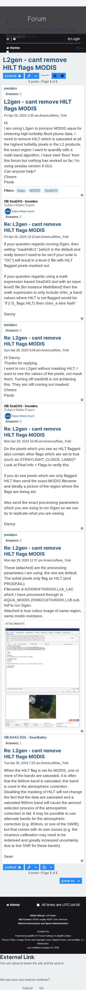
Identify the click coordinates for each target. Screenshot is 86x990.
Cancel (27, 988)
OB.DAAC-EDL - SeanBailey (25, 737)
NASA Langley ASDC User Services (50, 919)
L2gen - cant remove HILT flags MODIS (35, 63)
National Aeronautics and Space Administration (43, 923)
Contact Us (43, 931)
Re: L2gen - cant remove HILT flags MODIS (32, 227)
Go (41, 988)
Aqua (21, 190)
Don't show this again (19, 52)
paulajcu (10, 88)
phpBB (30, 936)
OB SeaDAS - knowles (21, 201)
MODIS (35, 190)
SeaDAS (51, 190)
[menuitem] (38, 905)
